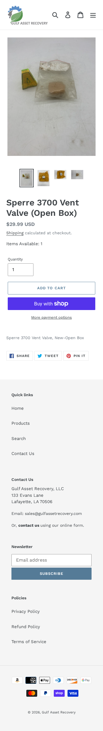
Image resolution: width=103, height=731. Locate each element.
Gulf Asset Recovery (59, 712)
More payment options (51, 317)
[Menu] (93, 15)
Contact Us (22, 453)
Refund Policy (25, 626)
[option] (26, 178)
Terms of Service (28, 641)
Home (17, 408)
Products (20, 423)
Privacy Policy (25, 611)
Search (18, 438)
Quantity (15, 259)
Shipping (14, 233)
